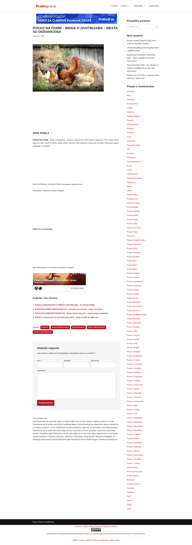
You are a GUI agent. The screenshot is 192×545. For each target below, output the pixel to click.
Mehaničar (131, 182)
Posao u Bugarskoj (134, 356)
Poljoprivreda (132, 199)
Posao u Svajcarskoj (135, 455)
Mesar (129, 186)
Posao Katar (132, 265)
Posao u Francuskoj (135, 385)
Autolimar (131, 91)
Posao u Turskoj (133, 463)
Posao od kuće (133, 310)
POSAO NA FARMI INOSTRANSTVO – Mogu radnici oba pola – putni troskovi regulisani (71, 313)
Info (128, 149)
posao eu (44, 327)
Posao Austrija (132, 215)
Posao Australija (133, 211)
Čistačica (130, 100)
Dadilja (130, 108)
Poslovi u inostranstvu (100, 540)
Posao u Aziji (132, 343)
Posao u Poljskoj (133, 434)
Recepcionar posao (134, 472)
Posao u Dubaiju (133, 372)
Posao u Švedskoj (134, 459)
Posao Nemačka (133, 302)
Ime (39, 361)
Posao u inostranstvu (135, 401)
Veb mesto (95, 361)
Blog (129, 95)
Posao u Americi (133, 335)
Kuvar (129, 170)
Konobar (130, 153)
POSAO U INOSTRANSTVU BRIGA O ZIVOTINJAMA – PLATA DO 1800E (65, 305)
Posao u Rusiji (133, 438)
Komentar (41, 371)
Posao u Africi (132, 331)
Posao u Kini (132, 414)
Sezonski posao (133, 484)
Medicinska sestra (134, 178)
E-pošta (67, 361)
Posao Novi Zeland (134, 306)
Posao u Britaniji (133, 352)
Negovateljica (132, 195)
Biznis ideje (115, 540)
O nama (78, 526)
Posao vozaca (132, 467)
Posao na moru (133, 298)
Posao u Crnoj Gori (134, 364)
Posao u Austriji (133, 339)
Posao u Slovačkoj (134, 443)
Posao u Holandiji (134, 393)
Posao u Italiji (132, 405)
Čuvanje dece (132, 104)
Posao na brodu (133, 273)
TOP (129, 496)
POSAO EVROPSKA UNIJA (60, 327)
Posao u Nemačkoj (134, 422)
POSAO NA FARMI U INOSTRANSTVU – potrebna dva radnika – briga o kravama (68, 309)
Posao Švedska (133, 327)
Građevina (131, 141)
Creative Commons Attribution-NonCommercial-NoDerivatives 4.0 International (114, 534)
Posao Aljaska (132, 207)
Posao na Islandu (134, 286)
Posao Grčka (132, 248)
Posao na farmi (133, 277)
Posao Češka (132, 224)
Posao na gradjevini (135, 281)
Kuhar (129, 166)
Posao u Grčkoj (133, 389)
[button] (130, 5)
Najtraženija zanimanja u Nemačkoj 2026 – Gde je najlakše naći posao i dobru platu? (141, 58)
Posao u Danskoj (134, 368)
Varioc (129, 500)
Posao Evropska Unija (136, 240)
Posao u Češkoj (133, 360)
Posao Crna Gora (134, 228)
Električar (130, 112)
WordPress (49, 522)
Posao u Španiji (133, 451)
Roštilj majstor (132, 476)
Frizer (129, 137)
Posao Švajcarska (134, 323)
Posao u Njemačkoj (134, 426)
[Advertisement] (76, 114)
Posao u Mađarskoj (134, 418)
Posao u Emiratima (134, 377)
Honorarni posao (133, 145)
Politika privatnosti (102, 526)
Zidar (129, 509)
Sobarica (130, 492)
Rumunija (131, 480)
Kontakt (113, 526)
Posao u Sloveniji (134, 447)
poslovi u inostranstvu (43, 332)
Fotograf (130, 128)
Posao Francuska (134, 244)
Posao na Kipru (133, 290)
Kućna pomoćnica (134, 162)
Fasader (130, 120)
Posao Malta (132, 269)
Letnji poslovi (132, 174)
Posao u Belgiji (133, 348)
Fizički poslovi (132, 124)
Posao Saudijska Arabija (136, 315)
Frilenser (130, 133)
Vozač (129, 505)
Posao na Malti (133, 294)
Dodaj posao (154, 6)
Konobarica (131, 157)
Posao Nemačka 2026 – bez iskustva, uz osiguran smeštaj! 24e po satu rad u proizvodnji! (143, 68)
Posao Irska (131, 261)
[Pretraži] (156, 26)
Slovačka (130, 488)
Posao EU (131, 236)
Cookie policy (87, 526)
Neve (35, 522)
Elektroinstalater (133, 116)
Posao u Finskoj (133, 381)
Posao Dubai (132, 232)
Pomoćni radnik (133, 203)
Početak (114, 6)
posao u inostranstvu (96, 327)
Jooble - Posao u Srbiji (81, 540)
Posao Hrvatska (133, 257)
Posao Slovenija (133, 319)
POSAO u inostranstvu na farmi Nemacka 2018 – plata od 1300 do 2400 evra (66, 317)
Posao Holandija (133, 252)
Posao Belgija (132, 219)
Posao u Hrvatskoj (134, 397)
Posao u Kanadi (133, 410)
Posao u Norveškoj (134, 430)
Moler (129, 190)
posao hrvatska (78, 327)
